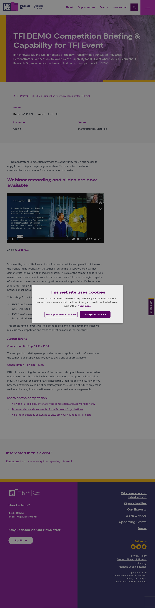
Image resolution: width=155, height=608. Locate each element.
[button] (61, 314)
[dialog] (77, 304)
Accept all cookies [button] (95, 314)
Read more (84, 305)
